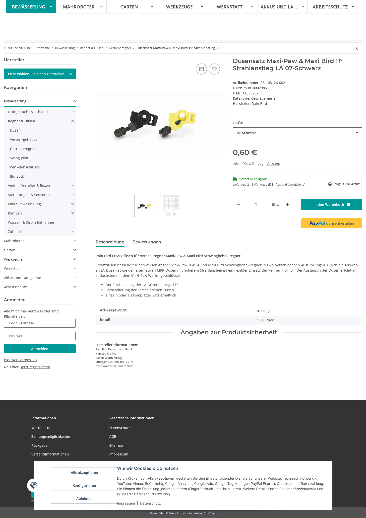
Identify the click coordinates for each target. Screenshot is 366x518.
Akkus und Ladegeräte (22, 277)
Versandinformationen (50, 454)
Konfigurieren (84, 485)
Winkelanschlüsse (25, 167)
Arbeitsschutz (15, 287)
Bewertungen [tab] (146, 242)
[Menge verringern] (238, 204)
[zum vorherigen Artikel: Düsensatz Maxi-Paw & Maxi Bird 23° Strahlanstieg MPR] (357, 48)
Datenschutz (150, 503)
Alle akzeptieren (84, 472)
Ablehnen (84, 498)
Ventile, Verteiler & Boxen (29, 185)
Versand (273, 163)
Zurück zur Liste (19, 48)
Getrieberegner (264, 98)
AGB (112, 436)
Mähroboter (14, 240)
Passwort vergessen (20, 359)
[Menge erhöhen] (287, 204)
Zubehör (15, 231)
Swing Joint (19, 157)
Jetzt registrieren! (35, 367)
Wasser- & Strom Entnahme (31, 222)
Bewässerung (15, 101)
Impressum (126, 503)
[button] (40, 101)
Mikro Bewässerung (24, 204)
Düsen (15, 130)
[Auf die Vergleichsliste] (201, 69)
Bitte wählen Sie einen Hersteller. (36, 74)
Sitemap (116, 445)
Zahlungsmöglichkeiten (50, 436)
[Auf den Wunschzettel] (214, 69)
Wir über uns (42, 427)
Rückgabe (39, 445)
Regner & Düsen (21, 121)
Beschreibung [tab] (110, 242)
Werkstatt (12, 268)
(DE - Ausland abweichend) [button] (286, 184)
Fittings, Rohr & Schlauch (29, 111)
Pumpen (15, 213)
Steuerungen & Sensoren (29, 194)
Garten (9, 250)
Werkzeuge (13, 259)
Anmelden (39, 348)
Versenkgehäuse (23, 139)
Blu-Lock (17, 176)
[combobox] (297, 132)
